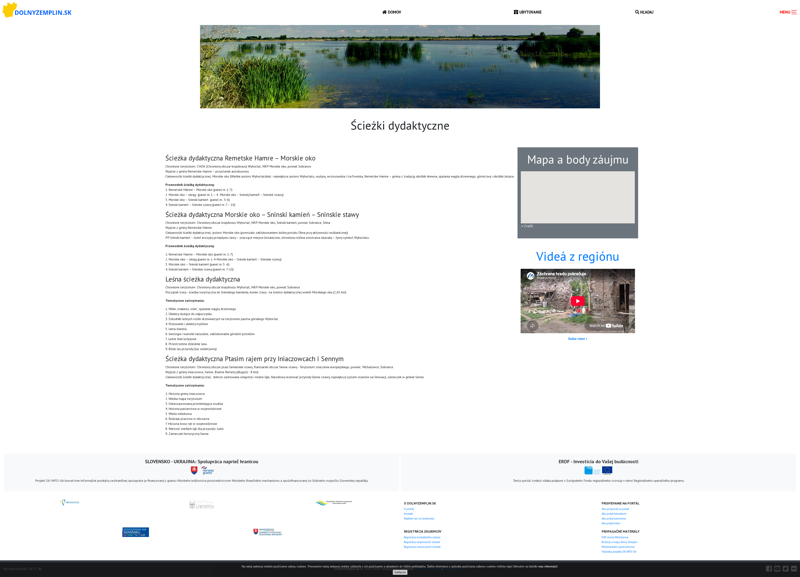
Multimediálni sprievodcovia (618, 547)
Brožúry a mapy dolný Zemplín (619, 542)
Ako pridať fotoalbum (614, 514)
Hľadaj (646, 12)
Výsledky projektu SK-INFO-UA (619, 551)
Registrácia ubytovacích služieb (422, 542)
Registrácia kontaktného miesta (422, 537)
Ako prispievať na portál (615, 509)
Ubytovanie (530, 12)
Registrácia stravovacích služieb (422, 547)
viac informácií (548, 566)
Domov (394, 12)
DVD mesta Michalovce (615, 537)
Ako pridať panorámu (614, 518)
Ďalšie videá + (577, 339)
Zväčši (528, 226)
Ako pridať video (611, 523)
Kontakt (408, 514)
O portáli (409, 509)
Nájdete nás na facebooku (419, 518)
